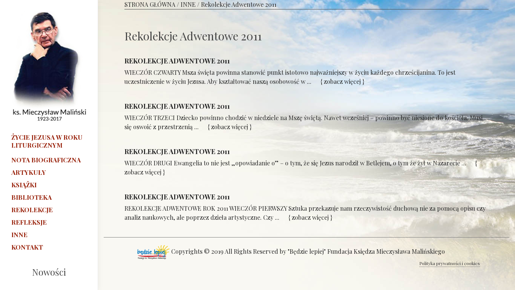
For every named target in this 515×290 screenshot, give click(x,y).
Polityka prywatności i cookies (449, 263)
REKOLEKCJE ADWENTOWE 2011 (177, 60)
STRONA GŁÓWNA (149, 4)
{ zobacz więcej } (343, 81)
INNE (188, 4)
